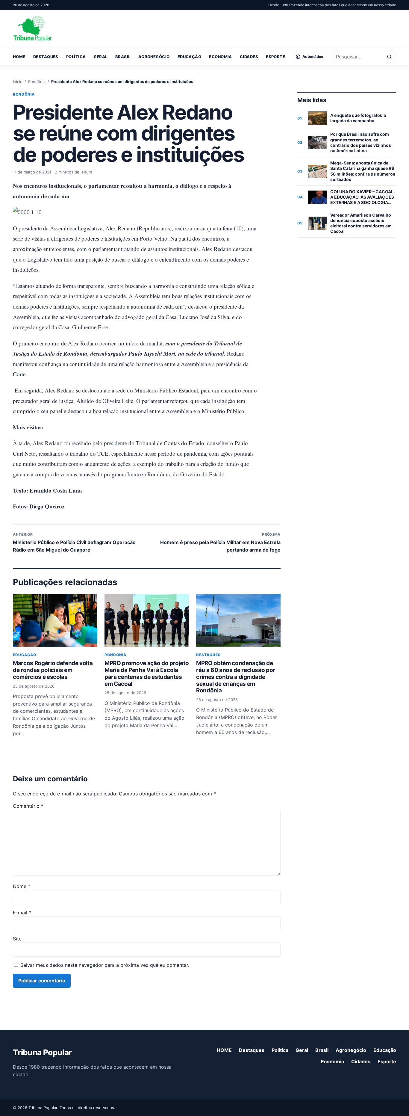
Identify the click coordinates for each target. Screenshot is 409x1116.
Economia (220, 56)
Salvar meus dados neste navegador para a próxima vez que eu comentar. (104, 965)
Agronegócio (154, 56)
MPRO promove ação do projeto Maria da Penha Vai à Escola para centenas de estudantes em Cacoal (146, 673)
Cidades (249, 56)
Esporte (275, 56)
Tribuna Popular (42, 1052)
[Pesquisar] (389, 57)
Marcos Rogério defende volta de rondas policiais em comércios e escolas (53, 670)
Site (17, 939)
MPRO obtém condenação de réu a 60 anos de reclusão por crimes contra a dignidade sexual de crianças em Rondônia (235, 677)
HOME (19, 56)
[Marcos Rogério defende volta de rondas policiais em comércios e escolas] (55, 620)
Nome (21, 886)
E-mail (22, 913)
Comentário (28, 806)
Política (76, 56)
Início (17, 81)
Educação (190, 56)
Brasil (123, 56)
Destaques (45, 56)
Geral (100, 56)
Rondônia (37, 81)
